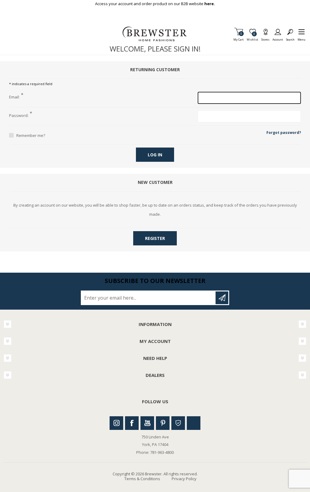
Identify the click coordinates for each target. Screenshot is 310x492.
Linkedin (193, 423)
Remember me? (30, 135)
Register (155, 238)
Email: (14, 97)
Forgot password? (283, 132)
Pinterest (163, 423)
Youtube (147, 423)
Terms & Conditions (142, 478)
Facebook (132, 423)
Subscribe (222, 297)
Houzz (178, 423)
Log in (155, 155)
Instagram (116, 423)
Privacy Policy (184, 478)
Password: (18, 115)
